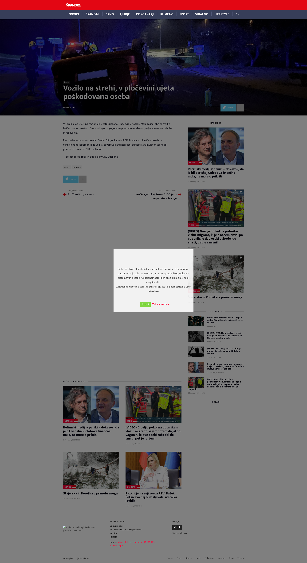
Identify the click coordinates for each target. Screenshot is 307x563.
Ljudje (125, 14)
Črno (110, 14)
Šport (184, 14)
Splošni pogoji (116, 526)
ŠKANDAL (92, 14)
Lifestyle (221, 14)
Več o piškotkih (160, 304)
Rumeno (166, 14)
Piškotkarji (145, 14)
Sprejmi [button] (145, 304)
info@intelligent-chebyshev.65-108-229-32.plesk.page (132, 544)
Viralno (201, 14)
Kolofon (113, 533)
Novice (74, 14)
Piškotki (113, 537)
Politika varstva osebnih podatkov (125, 529)
